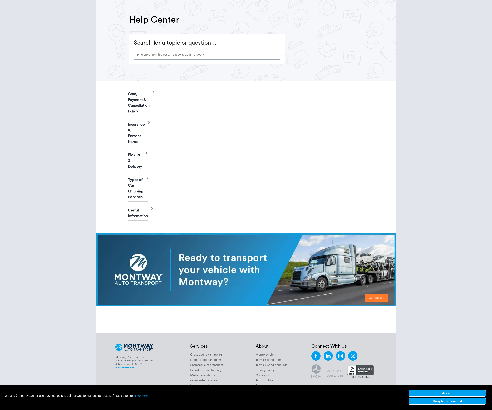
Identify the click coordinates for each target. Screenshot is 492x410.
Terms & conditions (268, 359)
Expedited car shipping (205, 370)
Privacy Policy (141, 396)
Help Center (154, 19)
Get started (376, 297)
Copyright (262, 375)
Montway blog (265, 354)
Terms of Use (264, 380)
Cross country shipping (206, 354)
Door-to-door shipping (205, 359)
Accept (447, 393)
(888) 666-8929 (124, 367)
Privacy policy (265, 370)
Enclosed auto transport (206, 365)
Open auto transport (204, 380)
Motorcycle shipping (204, 375)
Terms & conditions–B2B (272, 365)
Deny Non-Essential (447, 401)
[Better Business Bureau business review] (360, 372)
